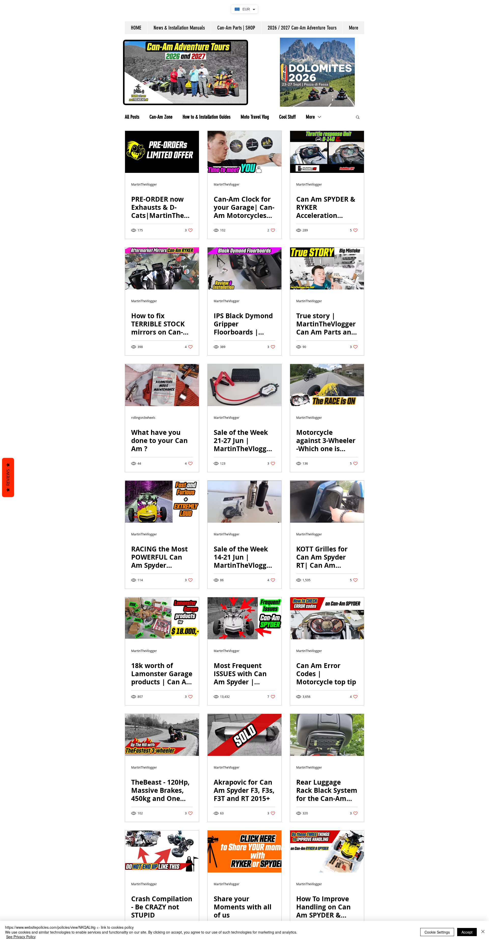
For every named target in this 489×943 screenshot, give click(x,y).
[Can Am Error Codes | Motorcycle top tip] (327, 618)
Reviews (8, 477)
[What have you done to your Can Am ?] (162, 385)
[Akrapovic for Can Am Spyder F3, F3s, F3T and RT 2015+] (244, 735)
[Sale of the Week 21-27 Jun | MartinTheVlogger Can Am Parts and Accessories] (244, 385)
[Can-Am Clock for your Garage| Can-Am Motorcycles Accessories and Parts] (244, 152)
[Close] (483, 932)
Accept (466, 932)
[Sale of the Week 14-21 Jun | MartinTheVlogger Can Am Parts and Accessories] (244, 502)
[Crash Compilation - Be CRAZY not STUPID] (162, 851)
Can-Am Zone (161, 117)
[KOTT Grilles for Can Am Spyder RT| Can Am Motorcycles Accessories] (327, 502)
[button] (357, 117)
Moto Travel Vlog (255, 117)
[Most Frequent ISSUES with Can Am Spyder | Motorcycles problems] (244, 618)
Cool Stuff (287, 117)
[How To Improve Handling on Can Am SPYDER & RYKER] (327, 851)
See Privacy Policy (21, 936)
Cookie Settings (437, 932)
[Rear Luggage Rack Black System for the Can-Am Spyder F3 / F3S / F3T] (327, 735)
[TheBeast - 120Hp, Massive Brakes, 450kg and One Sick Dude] (162, 735)
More (310, 117)
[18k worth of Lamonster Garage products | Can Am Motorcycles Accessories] (162, 618)
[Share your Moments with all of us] (244, 851)
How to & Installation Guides (206, 117)
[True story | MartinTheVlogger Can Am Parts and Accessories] (327, 268)
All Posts (132, 117)
